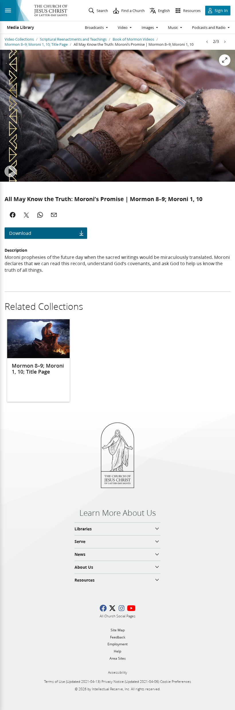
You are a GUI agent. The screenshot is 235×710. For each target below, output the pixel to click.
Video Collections (19, 39)
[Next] (224, 41)
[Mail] (54, 215)
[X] (26, 215)
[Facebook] (12, 215)
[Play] (10, 171)
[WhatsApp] (40, 215)
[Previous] (207, 41)
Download (20, 233)
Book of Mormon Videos (133, 39)
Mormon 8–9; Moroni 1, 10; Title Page (36, 44)
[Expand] (224, 60)
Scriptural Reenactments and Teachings (73, 39)
